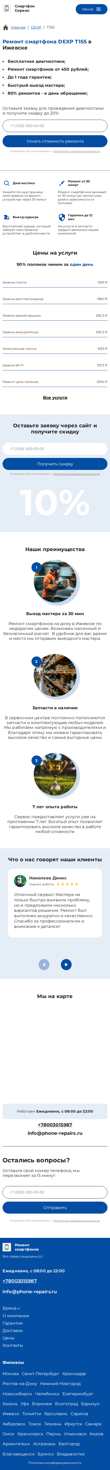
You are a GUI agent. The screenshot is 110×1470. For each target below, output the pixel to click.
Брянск (46, 1454)
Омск (8, 1433)
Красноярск (30, 1433)
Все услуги (55, 397)
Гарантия (13, 1323)
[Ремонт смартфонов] (7, 1247)
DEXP (36, 27)
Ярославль (56, 1413)
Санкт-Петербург (40, 1373)
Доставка (13, 1330)
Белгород (69, 1443)
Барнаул (90, 1403)
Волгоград (66, 1403)
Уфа (25, 1403)
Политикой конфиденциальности (76, 151)
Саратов (79, 1413)
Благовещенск (19, 1454)
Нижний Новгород (60, 1383)
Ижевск (11, 1413)
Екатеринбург (77, 1393)
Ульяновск (75, 1433)
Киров (96, 1433)
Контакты (13, 1345)
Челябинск (47, 1393)
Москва (11, 1373)
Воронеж (42, 1403)
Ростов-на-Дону (20, 1383)
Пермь (53, 1433)
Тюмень (52, 1424)
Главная (18, 27)
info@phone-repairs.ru (55, 1133)
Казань (10, 1403)
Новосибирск (17, 1393)
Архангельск (16, 1443)
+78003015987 (55, 1125)
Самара (93, 1424)
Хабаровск (14, 1424)
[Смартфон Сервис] (7, 8)
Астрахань (44, 1443)
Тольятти (31, 1413)
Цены (9, 1338)
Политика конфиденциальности (54, 1463)
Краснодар (74, 1373)
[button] (66, 964)
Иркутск (73, 1424)
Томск (34, 1424)
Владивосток (71, 1454)
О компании (16, 1315)
